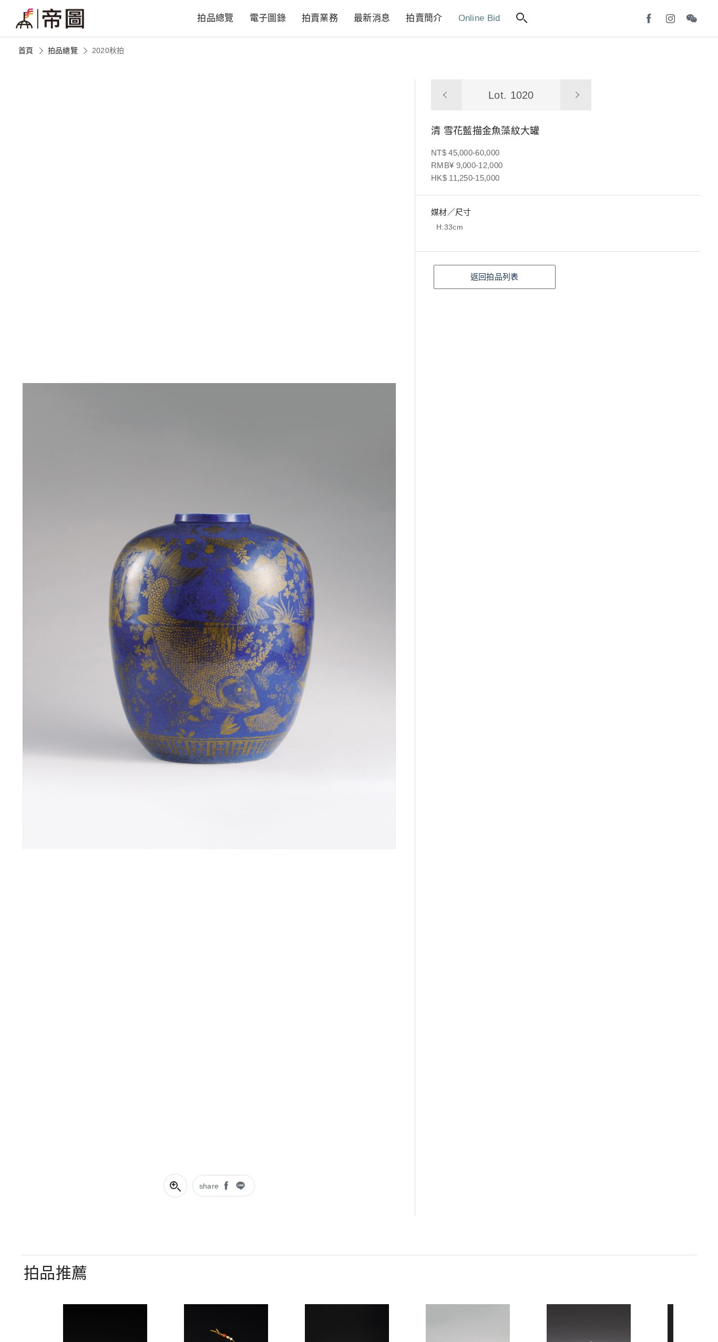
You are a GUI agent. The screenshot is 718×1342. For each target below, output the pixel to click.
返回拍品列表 (494, 276)
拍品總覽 (63, 50)
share (209, 1186)
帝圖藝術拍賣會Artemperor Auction (50, 18)
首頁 (26, 50)
